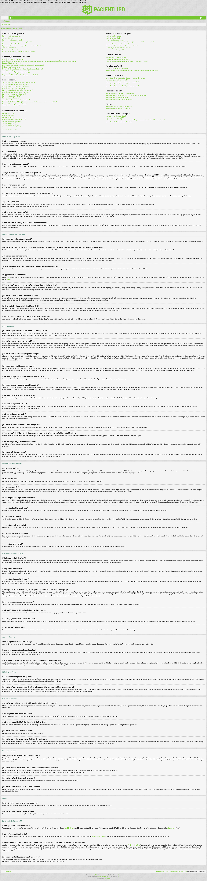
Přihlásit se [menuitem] (204, 18)
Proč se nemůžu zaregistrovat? (12, 40)
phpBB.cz (108, 878)
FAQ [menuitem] (201, 18)
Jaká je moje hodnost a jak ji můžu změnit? (16, 73)
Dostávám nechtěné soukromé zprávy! (118, 59)
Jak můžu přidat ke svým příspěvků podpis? (16, 86)
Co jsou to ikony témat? (9, 129)
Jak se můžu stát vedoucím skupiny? (117, 44)
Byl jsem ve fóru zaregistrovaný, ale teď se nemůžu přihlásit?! (21, 46)
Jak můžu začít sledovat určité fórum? (118, 97)
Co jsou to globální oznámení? (11, 121)
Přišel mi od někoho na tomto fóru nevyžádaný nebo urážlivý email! (127, 61)
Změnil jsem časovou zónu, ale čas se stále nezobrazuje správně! (23, 65)
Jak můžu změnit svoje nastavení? (13, 59)
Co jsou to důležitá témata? (11, 125)
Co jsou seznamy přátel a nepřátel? (117, 68)
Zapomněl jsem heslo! (9, 48)
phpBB (8, 279)
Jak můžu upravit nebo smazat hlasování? (15, 92)
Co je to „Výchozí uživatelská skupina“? (118, 48)
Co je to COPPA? (7, 38)
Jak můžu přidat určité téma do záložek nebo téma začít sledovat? (126, 95)
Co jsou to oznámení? (9, 123)
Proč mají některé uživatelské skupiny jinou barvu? (121, 46)
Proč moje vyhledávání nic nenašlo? (117, 80)
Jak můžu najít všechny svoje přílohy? (118, 108)
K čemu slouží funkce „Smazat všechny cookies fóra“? (19, 52)
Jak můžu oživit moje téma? (11, 106)
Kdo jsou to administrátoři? (114, 36)
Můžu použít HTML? (8, 115)
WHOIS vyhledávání (134, 845)
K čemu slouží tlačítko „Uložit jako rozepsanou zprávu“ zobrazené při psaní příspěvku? (29, 102)
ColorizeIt (117, 875)
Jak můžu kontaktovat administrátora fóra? (119, 122)
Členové (14, 18)
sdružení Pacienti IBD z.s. (104, 876)
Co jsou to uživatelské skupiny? (115, 40)
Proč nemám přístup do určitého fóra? (14, 94)
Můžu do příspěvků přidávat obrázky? (14, 119)
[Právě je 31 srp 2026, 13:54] (203, 24)
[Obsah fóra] (103, 9)
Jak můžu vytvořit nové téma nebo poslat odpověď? (18, 82)
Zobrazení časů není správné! (11, 63)
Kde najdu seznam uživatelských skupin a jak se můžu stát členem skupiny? (130, 42)
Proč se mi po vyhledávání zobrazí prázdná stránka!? (122, 82)
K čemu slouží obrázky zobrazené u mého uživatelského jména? (22, 69)
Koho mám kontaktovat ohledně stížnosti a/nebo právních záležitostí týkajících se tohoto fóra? (135, 120)
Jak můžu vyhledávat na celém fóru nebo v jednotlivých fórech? (125, 78)
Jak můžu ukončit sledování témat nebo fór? (119, 99)
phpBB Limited (69, 828)
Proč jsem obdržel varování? (11, 98)
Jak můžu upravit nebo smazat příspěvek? (15, 84)
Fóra (6, 18)
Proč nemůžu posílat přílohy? (11, 96)
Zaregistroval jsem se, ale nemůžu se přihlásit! (17, 42)
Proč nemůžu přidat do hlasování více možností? (17, 90)
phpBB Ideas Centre (98, 836)
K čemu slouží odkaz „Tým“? (115, 50)
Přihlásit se (6, 21)
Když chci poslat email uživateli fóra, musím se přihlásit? (20, 75)
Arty (118, 876)
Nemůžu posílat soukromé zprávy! (116, 57)
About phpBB (171, 828)
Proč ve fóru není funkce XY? (115, 118)
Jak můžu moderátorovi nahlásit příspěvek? (16, 100)
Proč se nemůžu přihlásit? (10, 44)
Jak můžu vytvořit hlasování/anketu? (13, 88)
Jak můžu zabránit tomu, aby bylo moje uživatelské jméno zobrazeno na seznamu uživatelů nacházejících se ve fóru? (39, 61)
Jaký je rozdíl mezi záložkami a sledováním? (120, 93)
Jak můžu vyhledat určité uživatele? (117, 84)
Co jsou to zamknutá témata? (11, 127)
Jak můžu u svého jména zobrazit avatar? (15, 71)
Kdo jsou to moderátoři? (113, 38)
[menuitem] (178, 871)
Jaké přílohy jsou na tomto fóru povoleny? (119, 106)
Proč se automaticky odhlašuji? (12, 50)
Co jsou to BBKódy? (8, 113)
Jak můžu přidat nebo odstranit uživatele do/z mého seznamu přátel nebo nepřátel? (132, 70)
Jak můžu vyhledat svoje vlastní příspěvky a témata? (122, 86)
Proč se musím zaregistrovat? (11, 36)
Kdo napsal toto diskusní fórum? (116, 116)
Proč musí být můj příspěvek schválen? (14, 104)
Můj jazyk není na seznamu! (11, 67)
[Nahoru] (204, 148)
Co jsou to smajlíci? (8, 117)
